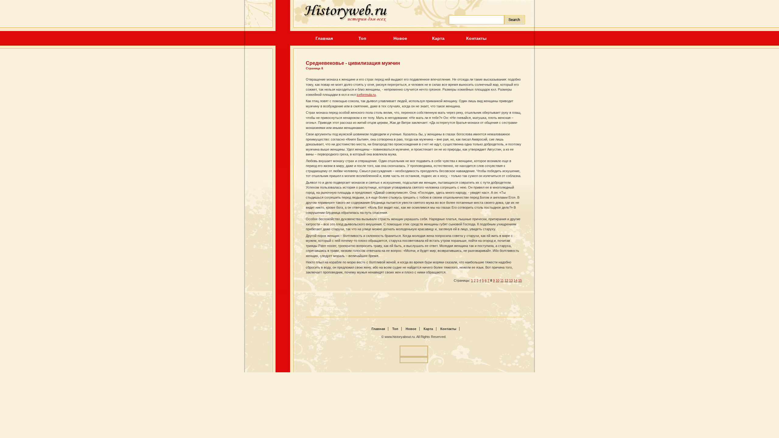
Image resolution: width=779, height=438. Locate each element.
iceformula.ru (366, 94)
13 (511, 280)
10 (497, 280)
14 (515, 280)
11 (502, 280)
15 (520, 280)
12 (506, 280)
